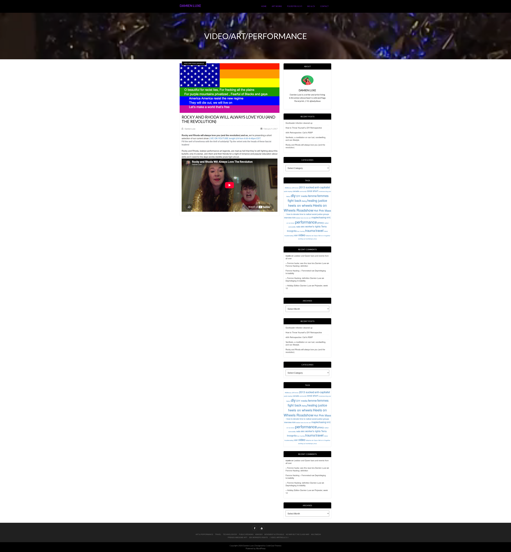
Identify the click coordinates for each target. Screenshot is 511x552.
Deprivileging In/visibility (296, 280)
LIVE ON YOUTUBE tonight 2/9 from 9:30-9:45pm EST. (235, 138)
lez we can (307, 218)
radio (298, 226)
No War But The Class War (297, 534)
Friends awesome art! (237, 537)
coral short (312, 191)
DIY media (301, 196)
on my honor (290, 223)
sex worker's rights (311, 226)
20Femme (295, 188)
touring (302, 231)
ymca (315, 239)
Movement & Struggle (274, 534)
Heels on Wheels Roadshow (305, 208)
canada (296, 191)
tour (298, 231)
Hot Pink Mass (322, 210)
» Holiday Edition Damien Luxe (298, 285)
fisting (304, 201)
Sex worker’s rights (258, 537)
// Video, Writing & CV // (279, 537)
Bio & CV (311, 6)
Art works (277, 6)
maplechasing (318, 217)
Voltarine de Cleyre (312, 236)
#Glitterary (288, 188)
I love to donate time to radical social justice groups (307, 214)
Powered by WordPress (255, 548)
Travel (218, 534)
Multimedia (316, 534)
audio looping (288, 191)
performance (306, 222)
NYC (329, 217)
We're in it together (324, 236)
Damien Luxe (190, 6)
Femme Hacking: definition (297, 266)
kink (294, 217)
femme (312, 196)
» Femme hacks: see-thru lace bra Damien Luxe (306, 263)
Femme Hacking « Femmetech (299, 270)
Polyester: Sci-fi (294, 6)
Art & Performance (204, 534)
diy (293, 195)
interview (288, 217)
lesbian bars (300, 218)
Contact (324, 6)
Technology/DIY (230, 534)
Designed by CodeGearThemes (268, 545)
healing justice (317, 200)
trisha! (326, 231)
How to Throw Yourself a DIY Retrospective (304, 127)
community (303, 191)
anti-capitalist (322, 187)
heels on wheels (300, 205)
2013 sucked (306, 187)
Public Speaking (246, 534)
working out (302, 239)
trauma (310, 230)
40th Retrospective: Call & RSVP (299, 132)
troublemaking (289, 236)
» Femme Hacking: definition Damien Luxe (303, 278)
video (301, 235)
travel (320, 230)
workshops (309, 239)
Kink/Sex (259, 534)
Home (263, 6)
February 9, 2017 (270, 129)
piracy (320, 222)
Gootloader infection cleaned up (299, 123)
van (296, 235)
